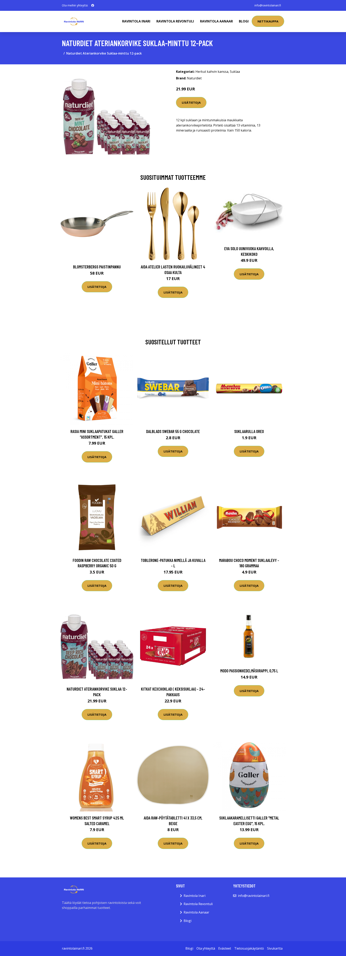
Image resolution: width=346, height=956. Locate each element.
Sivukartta (275, 948)
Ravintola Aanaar (216, 21)
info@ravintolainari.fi (267, 5)
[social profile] (93, 5)
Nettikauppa (267, 21)
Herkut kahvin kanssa (211, 71)
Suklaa (235, 71)
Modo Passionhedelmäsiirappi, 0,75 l (249, 670)
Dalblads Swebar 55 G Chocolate (173, 431)
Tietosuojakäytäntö (249, 948)
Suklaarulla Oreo (249, 431)
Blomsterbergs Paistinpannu (97, 266)
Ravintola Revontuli (175, 21)
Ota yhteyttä (205, 948)
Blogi (244, 21)
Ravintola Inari (136, 21)
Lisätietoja (191, 102)
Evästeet (224, 948)
